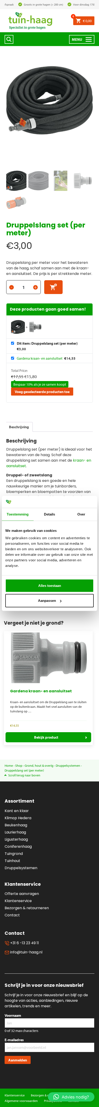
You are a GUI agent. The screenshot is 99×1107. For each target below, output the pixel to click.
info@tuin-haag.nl (25, 952)
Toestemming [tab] (18, 514)
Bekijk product (46, 737)
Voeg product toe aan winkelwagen (53, 287)
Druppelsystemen (68, 765)
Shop (18, 765)
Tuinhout (12, 860)
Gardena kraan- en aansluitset (40, 358)
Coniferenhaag (18, 846)
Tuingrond (14, 853)
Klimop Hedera (18, 818)
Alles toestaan (49, 586)
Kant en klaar (17, 810)
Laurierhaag (15, 832)
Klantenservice (18, 900)
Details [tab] (49, 514)
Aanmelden (17, 1060)
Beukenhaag (16, 825)
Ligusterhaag (16, 839)
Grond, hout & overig (39, 765)
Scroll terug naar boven (24, 775)
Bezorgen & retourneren (27, 908)
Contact (12, 915)
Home (9, 765)
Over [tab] (81, 514)
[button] (71, 1096)
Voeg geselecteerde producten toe (42, 391)
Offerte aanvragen (22, 893)
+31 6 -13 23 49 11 (24, 943)
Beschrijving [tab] (19, 427)
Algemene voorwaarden (21, 1101)
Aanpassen (47, 601)
